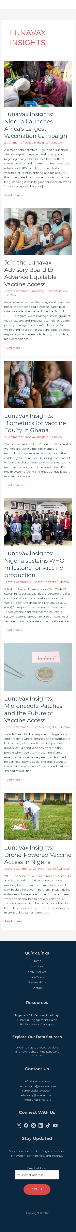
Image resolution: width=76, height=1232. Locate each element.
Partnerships (37, 982)
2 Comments (13, 142)
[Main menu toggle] (67, 4)
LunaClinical (37, 977)
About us (37, 966)
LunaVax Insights (36, 142)
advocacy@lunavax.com (37, 1095)
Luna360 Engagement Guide (37, 1019)
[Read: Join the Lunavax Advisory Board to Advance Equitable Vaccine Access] (38, 231)
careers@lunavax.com (37, 1090)
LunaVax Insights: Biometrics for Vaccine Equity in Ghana (35, 423)
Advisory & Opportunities (49, 291)
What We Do (37, 971)
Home (37, 960)
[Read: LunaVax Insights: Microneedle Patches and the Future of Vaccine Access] (38, 666)
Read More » (13, 195)
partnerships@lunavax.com (37, 1086)
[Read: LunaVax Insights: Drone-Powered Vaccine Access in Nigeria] (38, 816)
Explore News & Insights (37, 1024)
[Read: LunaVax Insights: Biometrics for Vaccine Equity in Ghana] (38, 384)
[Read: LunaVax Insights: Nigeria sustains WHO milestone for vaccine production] (38, 521)
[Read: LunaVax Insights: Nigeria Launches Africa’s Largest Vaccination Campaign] (38, 83)
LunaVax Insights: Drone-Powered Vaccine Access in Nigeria (37, 854)
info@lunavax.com (37, 1081)
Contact (37, 987)
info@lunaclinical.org (37, 1099)
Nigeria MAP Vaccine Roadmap (37, 1015)
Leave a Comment (17, 291)
